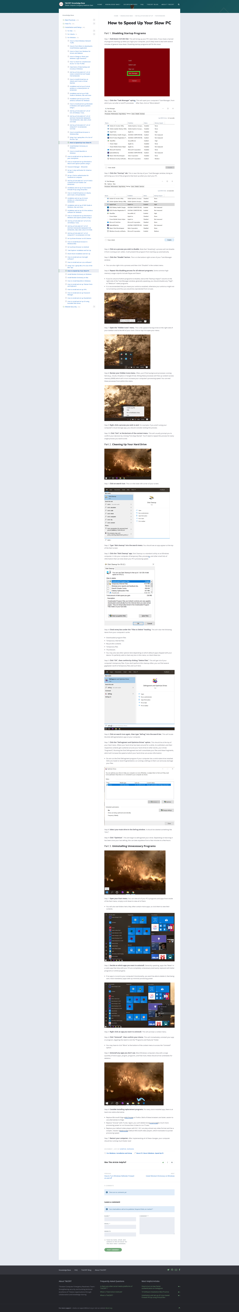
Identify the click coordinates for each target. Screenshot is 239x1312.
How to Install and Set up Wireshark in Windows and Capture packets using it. (81, 105)
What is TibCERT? (106, 1295)
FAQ (142, 4)
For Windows (160, 16)
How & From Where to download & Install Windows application (81, 47)
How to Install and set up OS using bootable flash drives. (78, 302)
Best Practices (70, 20)
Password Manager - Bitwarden (77, 167)
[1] (134, 101)
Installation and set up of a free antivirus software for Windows (80, 99)
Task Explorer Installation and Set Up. (79, 250)
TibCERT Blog (152, 4)
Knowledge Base (112, 4)
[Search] (178, 4)
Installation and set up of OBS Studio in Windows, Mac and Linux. (80, 94)
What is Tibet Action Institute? (111, 1292)
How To (68, 24)
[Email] (176, 1269)
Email (107, 1224)
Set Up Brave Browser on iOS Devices (79, 238)
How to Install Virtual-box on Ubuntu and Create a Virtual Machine (79, 81)
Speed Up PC (159, 1153)
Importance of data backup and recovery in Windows (80, 68)
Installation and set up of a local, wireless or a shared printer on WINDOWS (80, 88)
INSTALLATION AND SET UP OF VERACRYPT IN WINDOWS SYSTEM (80, 127)
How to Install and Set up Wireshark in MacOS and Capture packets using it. (79, 162)
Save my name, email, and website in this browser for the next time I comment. (117, 1241)
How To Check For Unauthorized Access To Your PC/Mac (80, 62)
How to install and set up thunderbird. (79, 298)
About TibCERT (168, 4)
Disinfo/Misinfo (130, 4)
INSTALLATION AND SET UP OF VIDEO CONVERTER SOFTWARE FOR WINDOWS (80, 74)
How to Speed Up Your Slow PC (80, 143)
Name (107, 1216)
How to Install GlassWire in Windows (79, 281)
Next (173, 1173)
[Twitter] (168, 1269)
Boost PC (139, 1153)
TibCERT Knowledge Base (75, 3)
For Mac (70, 31)
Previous (107, 1173)
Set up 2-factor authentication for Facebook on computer (78, 176)
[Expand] (94, 20)
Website (107, 1231)
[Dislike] (172, 1162)
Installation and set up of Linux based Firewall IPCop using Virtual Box (79, 188)
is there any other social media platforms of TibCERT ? (116, 1287)
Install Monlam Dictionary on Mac (77, 277)
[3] (149, 557)
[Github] (172, 1269)
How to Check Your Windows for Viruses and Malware (80, 52)
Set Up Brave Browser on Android (78, 247)
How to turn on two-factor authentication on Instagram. (152, 1287)
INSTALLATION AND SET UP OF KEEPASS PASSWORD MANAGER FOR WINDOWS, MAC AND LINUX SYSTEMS (80, 119)
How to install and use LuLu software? (79, 262)
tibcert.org (108, 1308)
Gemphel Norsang (127, 1149)
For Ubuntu (71, 34)
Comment (143, 1216)
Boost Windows (148, 1153)
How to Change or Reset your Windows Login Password (79, 57)
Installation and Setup (144, 16)
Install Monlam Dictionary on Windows (160, 1176)
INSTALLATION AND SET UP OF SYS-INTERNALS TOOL (80, 112)
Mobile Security (71, 307)
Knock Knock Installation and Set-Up (78, 254)
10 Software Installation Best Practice (155, 1292)
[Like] (163, 1162)
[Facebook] (179, 1269)
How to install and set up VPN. (77, 289)
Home (99, 4)
